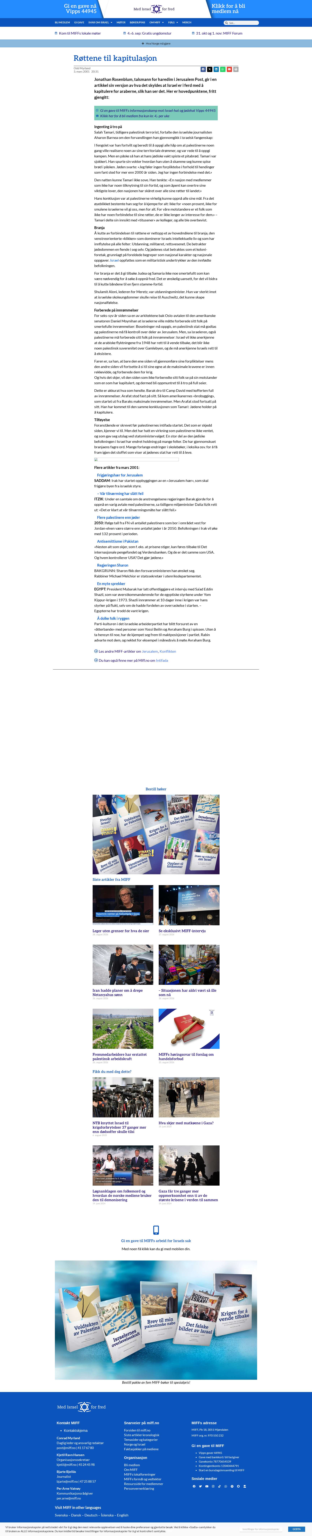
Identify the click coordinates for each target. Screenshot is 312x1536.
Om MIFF (131, 1470)
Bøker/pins (137, 22)
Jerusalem (150, 651)
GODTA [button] (297, 1529)
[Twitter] (200, 1486)
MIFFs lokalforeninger (139, 1474)
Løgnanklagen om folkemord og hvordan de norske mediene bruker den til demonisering (122, 1195)
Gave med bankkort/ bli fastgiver (219, 1457)
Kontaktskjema (76, 1431)
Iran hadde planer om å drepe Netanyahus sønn (118, 992)
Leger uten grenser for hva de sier (121, 931)
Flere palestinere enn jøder (118, 517)
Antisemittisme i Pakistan (117, 541)
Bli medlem (62, 22)
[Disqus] (156, 721)
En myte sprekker (111, 583)
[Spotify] (232, 1486)
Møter (121, 22)
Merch (187, 22)
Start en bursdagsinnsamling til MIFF (221, 1470)
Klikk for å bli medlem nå (228, 9)
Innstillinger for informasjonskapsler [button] (260, 1529)
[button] (209, 69)
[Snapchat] (238, 1486)
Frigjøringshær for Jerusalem (120, 475)
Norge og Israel (134, 1444)
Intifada (162, 660)
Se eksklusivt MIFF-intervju (182, 931)
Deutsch (91, 1515)
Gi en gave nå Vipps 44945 (80, 9)
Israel (114, 260)
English (122, 1515)
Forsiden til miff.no (137, 1430)
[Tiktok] (219, 1486)
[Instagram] (213, 1486)
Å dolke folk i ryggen (113, 618)
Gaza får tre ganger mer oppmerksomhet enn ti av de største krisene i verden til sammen (188, 1195)
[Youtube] (207, 1486)
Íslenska (107, 1515)
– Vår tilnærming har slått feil (120, 493)
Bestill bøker (156, 789)
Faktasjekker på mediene (141, 1449)
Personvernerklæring (139, 1488)
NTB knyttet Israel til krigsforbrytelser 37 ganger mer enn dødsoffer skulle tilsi (119, 1127)
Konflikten (168, 651)
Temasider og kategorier (141, 1440)
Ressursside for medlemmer (143, 1484)
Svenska (61, 1515)
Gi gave (79, 22)
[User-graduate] (245, 1486)
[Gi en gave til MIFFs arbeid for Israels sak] (156, 1230)
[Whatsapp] (226, 1486)
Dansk (76, 1515)
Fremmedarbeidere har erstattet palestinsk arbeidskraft (120, 1056)
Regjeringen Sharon (112, 565)
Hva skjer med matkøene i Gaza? (186, 1123)
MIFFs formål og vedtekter (142, 1479)
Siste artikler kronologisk (141, 1435)
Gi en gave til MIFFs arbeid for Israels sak (156, 1241)
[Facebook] (194, 1486)
